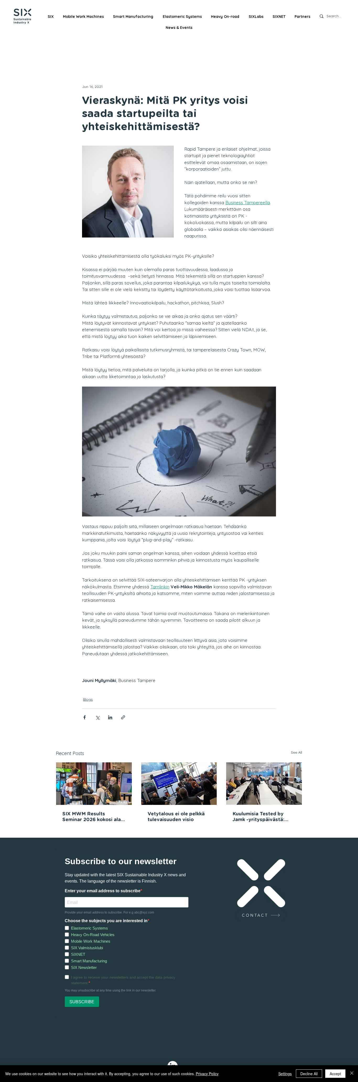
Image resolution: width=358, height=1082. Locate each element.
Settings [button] (285, 1073)
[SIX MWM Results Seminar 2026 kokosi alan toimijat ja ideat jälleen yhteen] (94, 783)
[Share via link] (123, 717)
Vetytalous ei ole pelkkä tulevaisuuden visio (176, 817)
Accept (335, 1073)
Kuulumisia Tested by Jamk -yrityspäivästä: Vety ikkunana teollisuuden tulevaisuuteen (258, 817)
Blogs (88, 699)
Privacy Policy (207, 1073)
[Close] (352, 1073)
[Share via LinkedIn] (110, 717)
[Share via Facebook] (84, 717)
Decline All (309, 1073)
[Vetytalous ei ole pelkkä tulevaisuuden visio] (179, 783)
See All (296, 752)
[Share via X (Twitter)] (97, 717)
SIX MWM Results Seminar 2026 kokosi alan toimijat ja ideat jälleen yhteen (93, 817)
